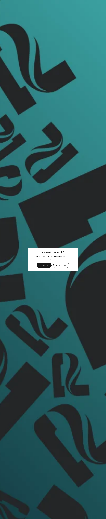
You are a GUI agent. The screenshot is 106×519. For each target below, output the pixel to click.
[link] (61, 265)
